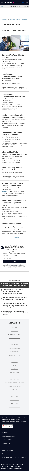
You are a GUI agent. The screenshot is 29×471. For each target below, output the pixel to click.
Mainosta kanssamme (8, 450)
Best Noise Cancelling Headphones (14, 382)
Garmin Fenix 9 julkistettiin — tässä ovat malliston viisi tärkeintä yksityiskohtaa (15, 284)
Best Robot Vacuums (14, 407)
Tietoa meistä (5, 446)
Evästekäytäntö (6, 443)
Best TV (15, 365)
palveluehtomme (17, 264)
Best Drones (14, 403)
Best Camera (14, 396)
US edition (13, 466)
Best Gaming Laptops (14, 348)
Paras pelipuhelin (15, 6)
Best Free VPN (14, 331)
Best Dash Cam (14, 400)
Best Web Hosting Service (14, 334)
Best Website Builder (14, 338)
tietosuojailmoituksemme (15, 265)
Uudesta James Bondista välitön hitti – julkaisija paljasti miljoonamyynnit (15, 298)
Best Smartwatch (14, 372)
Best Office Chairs (14, 390)
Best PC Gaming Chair (14, 355)
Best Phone (15, 362)
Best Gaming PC (14, 351)
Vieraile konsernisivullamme (17, 421)
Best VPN (14, 327)
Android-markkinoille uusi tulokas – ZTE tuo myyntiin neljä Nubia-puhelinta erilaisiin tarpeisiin (15, 305)
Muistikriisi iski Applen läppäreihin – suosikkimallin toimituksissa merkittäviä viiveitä (15, 312)
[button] (2, 2)
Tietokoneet (4, 19)
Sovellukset (12, 19)
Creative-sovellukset (22, 19)
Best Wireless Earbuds (14, 386)
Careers (4, 454)
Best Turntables (14, 379)
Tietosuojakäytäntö (7, 439)
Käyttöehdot (5, 432)
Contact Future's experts (8, 436)
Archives (16, 237)
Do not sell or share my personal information (14, 457)
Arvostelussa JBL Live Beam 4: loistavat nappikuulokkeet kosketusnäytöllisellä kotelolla (13, 291)
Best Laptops (14, 344)
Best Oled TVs (14, 369)
